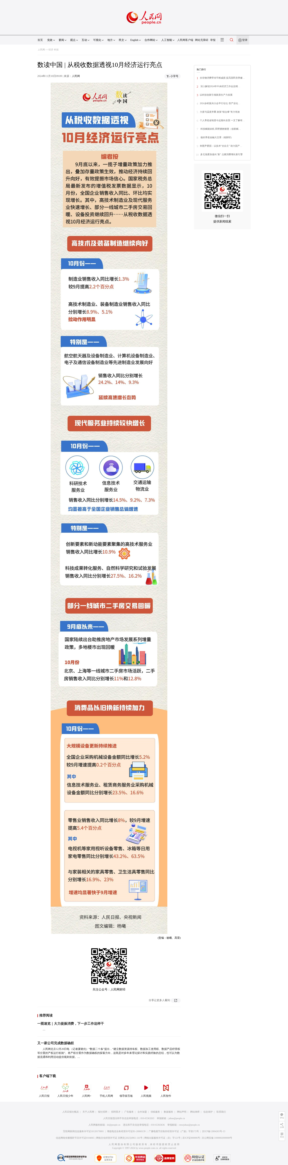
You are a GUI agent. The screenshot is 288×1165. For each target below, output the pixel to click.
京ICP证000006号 (191, 1138)
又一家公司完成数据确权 (55, 1043)
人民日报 (44, 1095)
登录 (245, 40)
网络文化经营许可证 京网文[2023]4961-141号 (119, 1138)
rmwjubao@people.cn (189, 1125)
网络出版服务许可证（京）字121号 (162, 1138)
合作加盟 (142, 1112)
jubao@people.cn (176, 1118)
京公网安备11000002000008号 (217, 1138)
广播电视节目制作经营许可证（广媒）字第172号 (174, 1131)
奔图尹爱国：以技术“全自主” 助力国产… (221, 146)
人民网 (41, 49)
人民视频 (146, 1095)
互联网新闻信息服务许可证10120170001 (83, 1131)
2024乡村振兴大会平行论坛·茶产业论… (220, 103)
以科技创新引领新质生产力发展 (216, 95)
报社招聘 (102, 1112)
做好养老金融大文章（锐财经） (216, 137)
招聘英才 (115, 1112)
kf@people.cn (113, 1125)
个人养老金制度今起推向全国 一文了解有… (222, 120)
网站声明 (181, 1112)
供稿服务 (155, 1112)
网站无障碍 (201, 40)
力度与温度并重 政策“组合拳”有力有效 (220, 112)
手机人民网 (106, 1095)
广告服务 (129, 1112)
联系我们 (221, 1112)
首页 (40, 40)
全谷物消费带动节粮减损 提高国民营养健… (222, 78)
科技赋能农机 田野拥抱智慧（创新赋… (220, 129)
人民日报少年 (65, 1095)
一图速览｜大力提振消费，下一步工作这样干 (70, 1023)
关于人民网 (88, 1112)
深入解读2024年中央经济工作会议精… (220, 86)
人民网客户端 (185, 40)
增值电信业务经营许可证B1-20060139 (126, 1131)
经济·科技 (53, 49)
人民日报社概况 (70, 1112)
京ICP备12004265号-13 (213, 1131)
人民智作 (165, 1095)
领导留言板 (126, 1095)
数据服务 (168, 1112)
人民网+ (86, 1095)
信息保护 (208, 1112)
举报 (213, 40)
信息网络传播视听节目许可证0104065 (75, 1138)
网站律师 (195, 1112)
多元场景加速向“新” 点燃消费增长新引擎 (221, 154)
